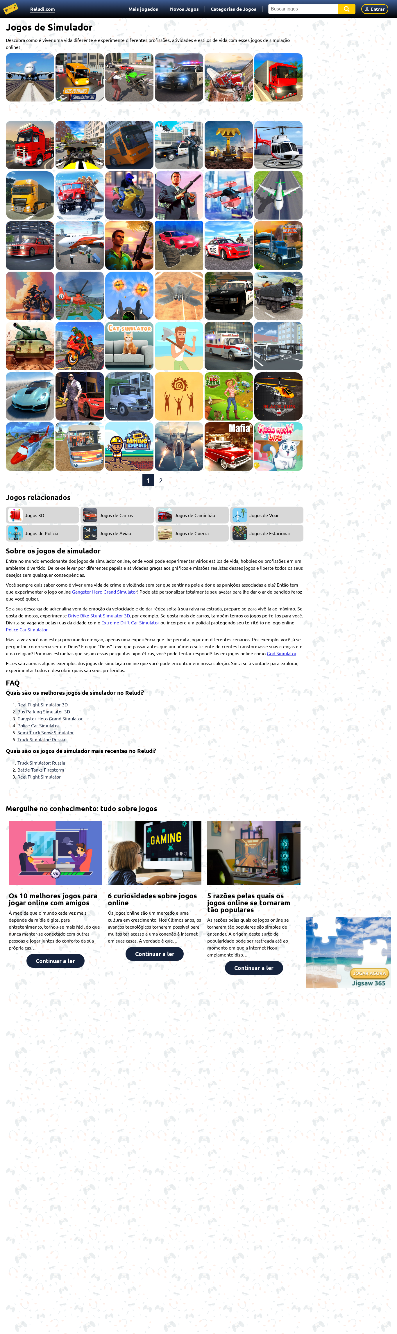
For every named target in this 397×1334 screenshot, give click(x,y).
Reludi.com (42, 9)
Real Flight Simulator (39, 776)
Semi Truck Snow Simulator (45, 732)
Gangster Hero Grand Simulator (104, 591)
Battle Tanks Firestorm (40, 769)
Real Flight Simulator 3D (42, 704)
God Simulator (281, 653)
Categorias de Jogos (233, 9)
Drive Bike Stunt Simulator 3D (99, 615)
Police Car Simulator (26, 629)
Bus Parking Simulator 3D (43, 711)
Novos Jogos (184, 9)
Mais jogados (143, 9)
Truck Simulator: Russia (41, 739)
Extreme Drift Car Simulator (130, 622)
